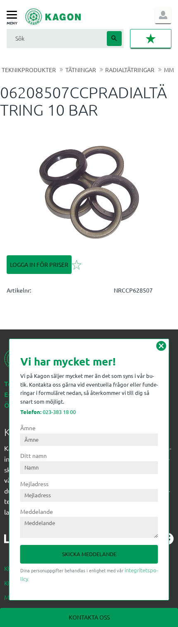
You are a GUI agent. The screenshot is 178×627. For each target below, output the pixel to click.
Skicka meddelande (89, 553)
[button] (14, 15)
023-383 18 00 (48, 411)
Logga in (163, 15)
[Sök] (114, 38)
